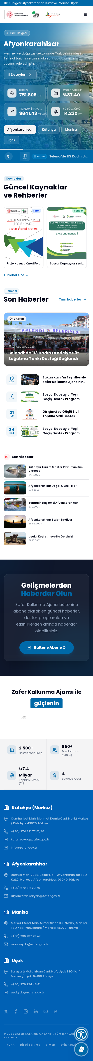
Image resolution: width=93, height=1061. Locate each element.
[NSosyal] (55, 1011)
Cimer (50, 1045)
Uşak (11, 140)
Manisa (71, 129)
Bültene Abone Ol (50, 647)
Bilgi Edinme (30, 1045)
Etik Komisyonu (73, 1045)
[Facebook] (16, 1011)
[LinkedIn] (35, 1011)
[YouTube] (45, 1011)
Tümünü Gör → (16, 275)
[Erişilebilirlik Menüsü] (81, 1034)
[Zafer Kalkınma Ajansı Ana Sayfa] (52, 14)
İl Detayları (17, 74)
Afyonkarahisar (20, 129)
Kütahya (49, 129)
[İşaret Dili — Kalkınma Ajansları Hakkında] (81, 1049)
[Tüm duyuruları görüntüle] (8, 156)
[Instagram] (25, 1011)
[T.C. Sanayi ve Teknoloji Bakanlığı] (22, 14)
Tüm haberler (70, 299)
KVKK (11, 1045)
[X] (6, 1011)
